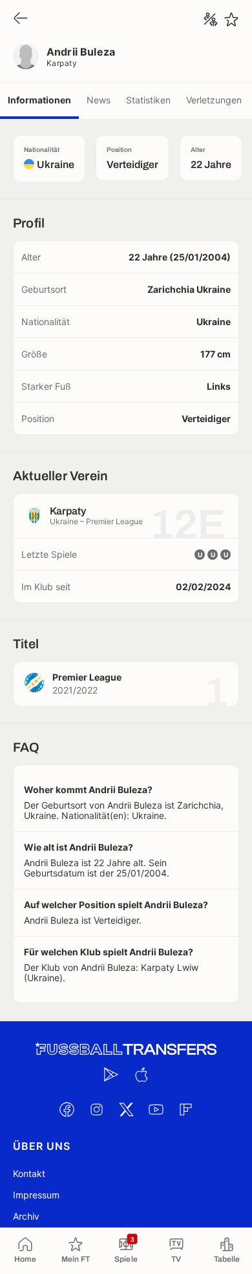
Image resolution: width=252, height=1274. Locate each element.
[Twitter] (126, 1109)
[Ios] (141, 1074)
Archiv (26, 1216)
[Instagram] (96, 1109)
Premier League (86, 677)
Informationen (39, 99)
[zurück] (20, 19)
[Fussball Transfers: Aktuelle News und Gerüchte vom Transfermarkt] (126, 1049)
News (98, 99)
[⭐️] (231, 19)
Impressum (36, 1194)
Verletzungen (214, 99)
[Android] (111, 1074)
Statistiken (148, 99)
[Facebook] (66, 1109)
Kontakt (29, 1173)
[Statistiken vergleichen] (210, 19)
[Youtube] (155, 1109)
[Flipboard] (185, 1109)
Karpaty (62, 63)
